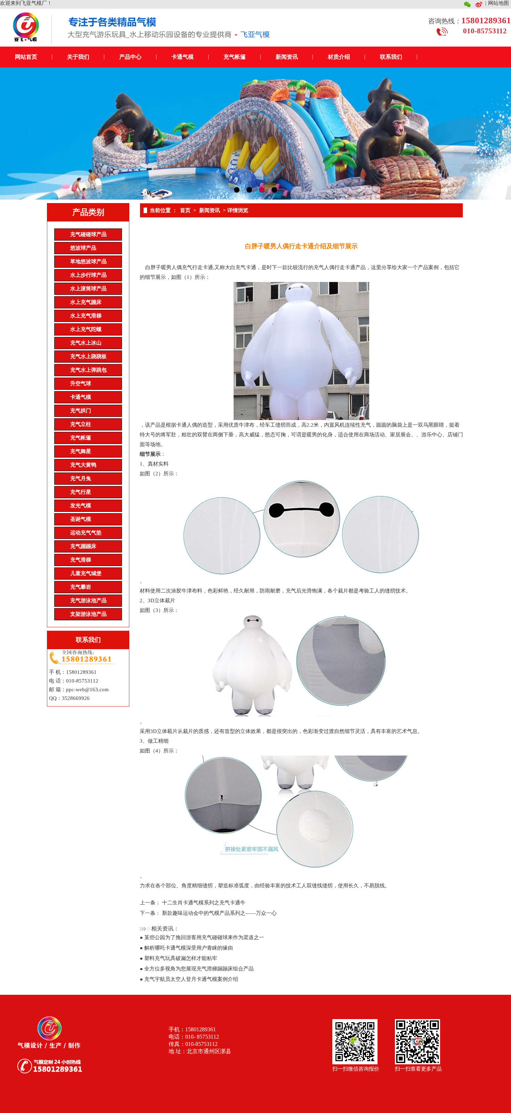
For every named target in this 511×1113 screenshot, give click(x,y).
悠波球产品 (83, 248)
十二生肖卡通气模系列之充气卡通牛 (203, 902)
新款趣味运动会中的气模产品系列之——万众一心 (219, 913)
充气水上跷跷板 (88, 356)
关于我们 (78, 57)
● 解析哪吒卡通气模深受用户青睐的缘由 (186, 948)
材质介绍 (339, 57)
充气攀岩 (80, 587)
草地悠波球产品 (88, 261)
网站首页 (26, 57)
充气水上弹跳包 (88, 370)
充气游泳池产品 (88, 600)
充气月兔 (80, 478)
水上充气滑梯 (86, 315)
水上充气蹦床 (86, 302)
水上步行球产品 (88, 275)
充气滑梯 (80, 560)
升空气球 (80, 383)
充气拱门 (80, 410)
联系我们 (391, 57)
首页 (185, 210)
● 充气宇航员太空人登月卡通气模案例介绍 (189, 979)
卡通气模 (182, 57)
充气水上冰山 (86, 343)
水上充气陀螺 (86, 329)
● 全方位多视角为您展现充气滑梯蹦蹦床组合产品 (197, 968)
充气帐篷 (235, 57)
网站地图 (498, 3)
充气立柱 (80, 424)
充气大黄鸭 (83, 465)
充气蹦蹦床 (83, 546)
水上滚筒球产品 (88, 288)
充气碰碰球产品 (88, 234)
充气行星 (80, 492)
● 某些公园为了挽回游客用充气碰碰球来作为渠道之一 (202, 937)
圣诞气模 (80, 519)
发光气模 (80, 505)
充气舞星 (80, 451)
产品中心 (130, 57)
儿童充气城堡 (86, 573)
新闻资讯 (287, 57)
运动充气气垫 (86, 532)
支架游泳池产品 (88, 614)
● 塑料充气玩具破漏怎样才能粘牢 (178, 958)
